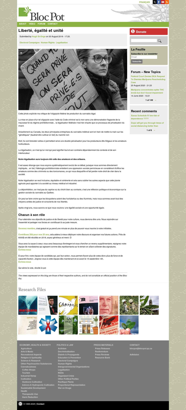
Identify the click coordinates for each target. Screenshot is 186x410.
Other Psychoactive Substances (36, 363)
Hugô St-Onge (39, 36)
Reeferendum (101, 351)
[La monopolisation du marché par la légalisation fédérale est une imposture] (72, 110)
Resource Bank (102, 357)
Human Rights (48, 42)
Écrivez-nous (24, 249)
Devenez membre (26, 228)
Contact (53, 23)
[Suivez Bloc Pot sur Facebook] (159, 3)
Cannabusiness (28, 366)
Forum (41, 23)
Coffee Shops (28, 369)
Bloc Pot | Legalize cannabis (41, 12)
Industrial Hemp (28, 375)
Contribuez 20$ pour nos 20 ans (33, 234)
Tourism (26, 372)
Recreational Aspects (31, 354)
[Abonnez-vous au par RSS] (167, 3)
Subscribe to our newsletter (144, 53)
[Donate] (133, 32)
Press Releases (102, 348)
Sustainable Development (33, 387)
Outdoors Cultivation (32, 381)
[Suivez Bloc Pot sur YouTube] (163, 3)
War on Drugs (64, 387)
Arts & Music (27, 351)
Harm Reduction (30, 397)
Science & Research (30, 360)
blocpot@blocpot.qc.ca (141, 348)
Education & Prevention (69, 357)
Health (24, 391)
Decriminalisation (66, 351)
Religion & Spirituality (31, 357)
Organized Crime (66, 375)
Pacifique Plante (66, 381)
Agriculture (26, 348)
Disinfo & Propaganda (68, 354)
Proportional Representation (71, 384)
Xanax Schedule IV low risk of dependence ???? (145, 117)
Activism (62, 348)
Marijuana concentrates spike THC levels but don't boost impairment (147, 91)
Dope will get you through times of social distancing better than (147, 124)
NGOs (61, 372)
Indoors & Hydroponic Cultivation (38, 384)
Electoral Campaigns (30, 42)
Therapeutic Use (30, 394)
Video (32, 23)
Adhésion (134, 354)
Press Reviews (102, 354)
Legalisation (62, 42)
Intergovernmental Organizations (73, 366)
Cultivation (26, 378)
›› (155, 100)
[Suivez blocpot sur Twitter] (155, 3)
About (22, 23)
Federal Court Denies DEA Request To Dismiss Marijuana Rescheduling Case (148, 79)
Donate (141, 31)
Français (144, 2)
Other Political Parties (68, 378)
